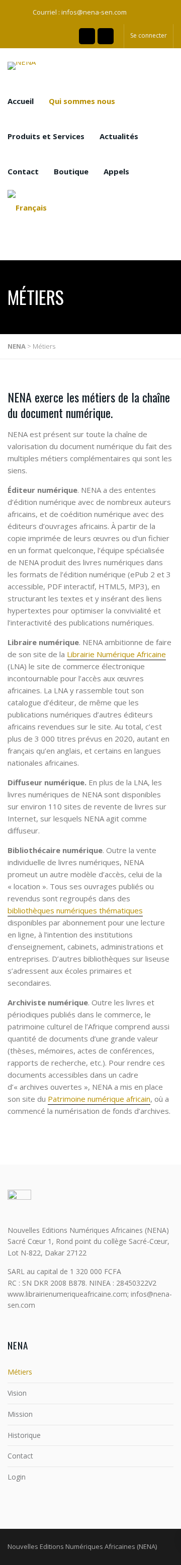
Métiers (20, 1372)
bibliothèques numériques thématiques (75, 910)
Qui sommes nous (82, 101)
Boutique (71, 171)
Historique (24, 1435)
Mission (20, 1414)
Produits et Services (46, 136)
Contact (23, 171)
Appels (116, 171)
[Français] (27, 207)
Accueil (21, 101)
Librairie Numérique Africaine (116, 654)
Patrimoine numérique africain (99, 1099)
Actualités (119, 136)
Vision (17, 1393)
